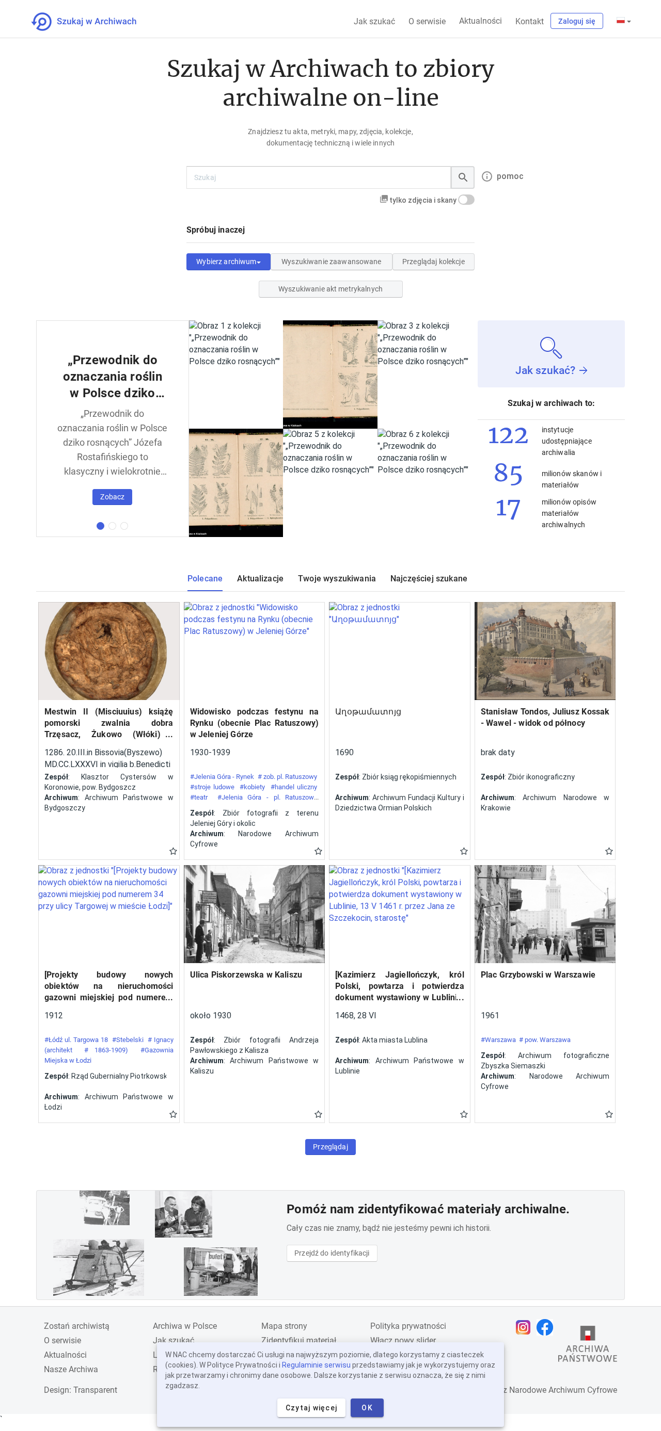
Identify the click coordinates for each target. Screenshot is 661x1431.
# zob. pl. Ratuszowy (288, 776)
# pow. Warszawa (545, 1040)
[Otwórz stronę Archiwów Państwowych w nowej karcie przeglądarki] (587, 1346)
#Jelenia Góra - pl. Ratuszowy (267, 797)
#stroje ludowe (212, 787)
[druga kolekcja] (112, 526)
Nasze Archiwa (71, 1369)
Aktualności (480, 21)
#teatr (199, 797)
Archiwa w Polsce (185, 1326)
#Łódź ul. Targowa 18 (76, 1040)
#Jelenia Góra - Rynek (222, 776)
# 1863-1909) (106, 1050)
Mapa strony (284, 1326)
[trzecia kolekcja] (124, 526)
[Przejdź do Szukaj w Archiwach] (93, 21)
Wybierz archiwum (226, 261)
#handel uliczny (294, 787)
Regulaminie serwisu (316, 1365)
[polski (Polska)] (624, 21)
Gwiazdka (173, 850)
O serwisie (427, 21)
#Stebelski (128, 1040)
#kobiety (252, 787)
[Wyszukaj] (463, 177)
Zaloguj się (576, 21)
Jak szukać (374, 21)
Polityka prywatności (408, 1326)
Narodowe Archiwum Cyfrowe (563, 1390)
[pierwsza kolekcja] (100, 526)
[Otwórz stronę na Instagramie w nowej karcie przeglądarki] (526, 1327)
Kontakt (529, 21)
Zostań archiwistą (76, 1326)
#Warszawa (498, 1040)
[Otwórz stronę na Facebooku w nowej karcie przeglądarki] (547, 1327)
